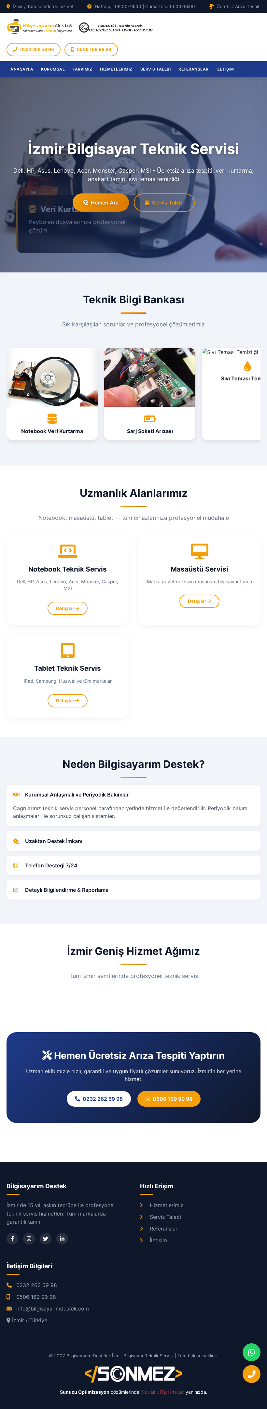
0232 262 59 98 (37, 49)
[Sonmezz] (133, 1381)
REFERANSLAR (193, 69)
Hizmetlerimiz (167, 1205)
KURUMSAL (53, 69)
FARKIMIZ (82, 69)
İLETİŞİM (225, 69)
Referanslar (163, 1228)
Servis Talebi (168, 202)
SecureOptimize (163, 1392)
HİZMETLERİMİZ (116, 69)
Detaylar (65, 608)
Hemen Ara (105, 202)
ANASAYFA (21, 69)
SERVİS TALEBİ (155, 69)
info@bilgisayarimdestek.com (52, 1308)
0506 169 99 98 (94, 49)
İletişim (158, 1240)
